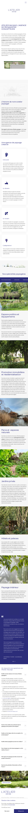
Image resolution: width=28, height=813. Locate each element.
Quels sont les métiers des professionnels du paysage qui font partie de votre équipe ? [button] (11, 725)
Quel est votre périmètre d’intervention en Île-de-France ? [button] (11, 765)
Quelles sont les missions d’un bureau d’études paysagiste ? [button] (11, 674)
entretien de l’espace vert (12, 711)
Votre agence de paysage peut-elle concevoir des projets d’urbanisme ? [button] (11, 757)
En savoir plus (12, 804)
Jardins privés (16, 279)
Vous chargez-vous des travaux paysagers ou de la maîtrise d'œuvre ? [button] (12, 749)
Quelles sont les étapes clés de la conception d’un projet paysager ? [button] (12, 733)
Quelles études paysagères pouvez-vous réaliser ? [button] (12, 741)
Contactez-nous (6, 782)
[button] (25, 2)
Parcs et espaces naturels (6, 279)
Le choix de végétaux (6, 698)
